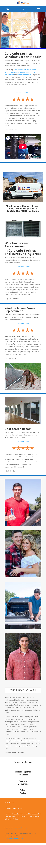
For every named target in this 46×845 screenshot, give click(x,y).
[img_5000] (23, 628)
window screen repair (23, 70)
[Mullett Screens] (23, 3)
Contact (18, 93)
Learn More (26, 93)
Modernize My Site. (20, 828)
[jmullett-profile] (23, 679)
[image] (23, 577)
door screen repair (24, 75)
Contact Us (23, 39)
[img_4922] (23, 526)
